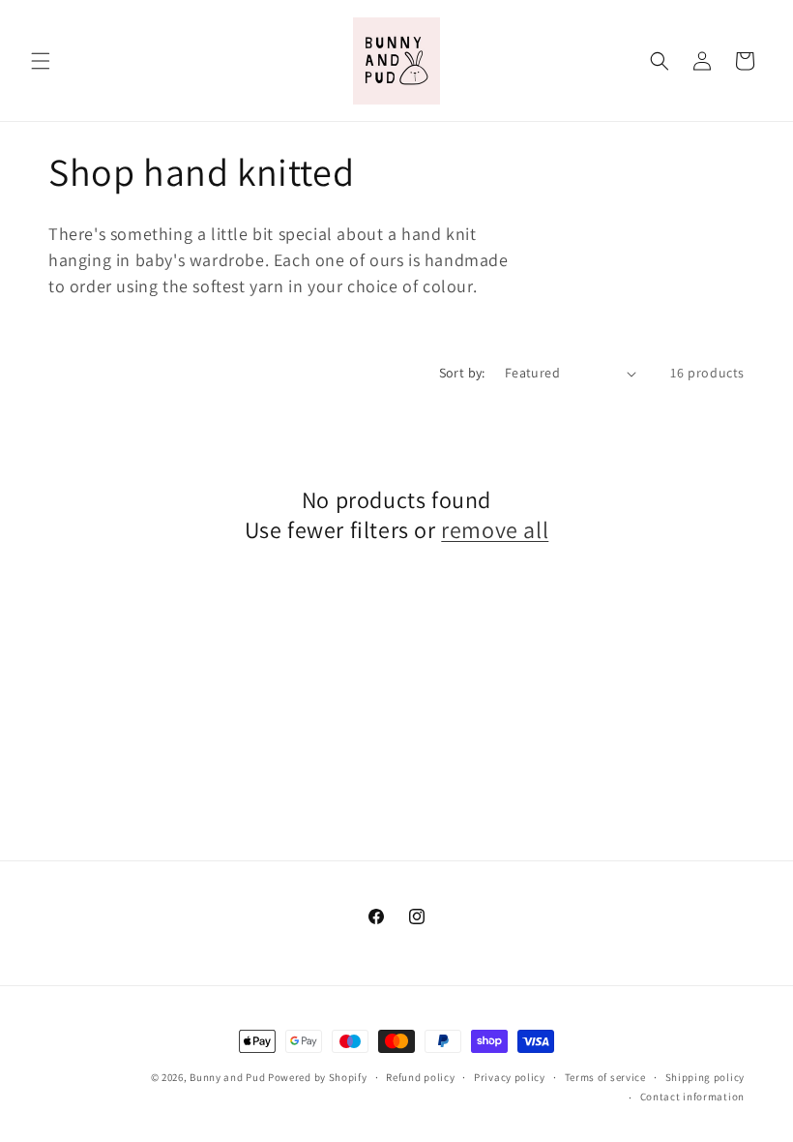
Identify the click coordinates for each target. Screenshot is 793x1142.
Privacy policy (509, 1077)
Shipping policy (705, 1077)
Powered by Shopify (317, 1077)
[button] (40, 61)
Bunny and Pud (227, 1077)
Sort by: (462, 372)
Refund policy (420, 1077)
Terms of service (605, 1077)
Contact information (692, 1096)
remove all (494, 530)
